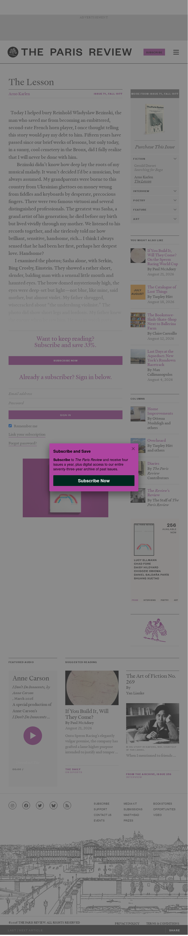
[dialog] (94, 467)
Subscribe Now (94, 480)
